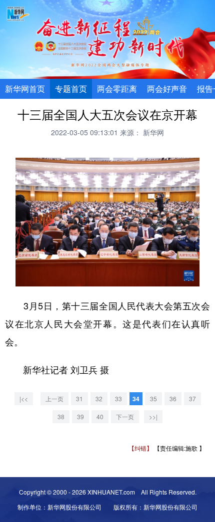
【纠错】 (140, 448)
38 (61, 416)
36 (173, 398)
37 (192, 398)
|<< (24, 398)
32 (99, 398)
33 (118, 398)
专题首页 (71, 88)
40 (100, 416)
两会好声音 (167, 88)
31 (79, 398)
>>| (153, 416)
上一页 (55, 398)
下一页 (125, 416)
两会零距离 (117, 88)
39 (80, 416)
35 (153, 398)
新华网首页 (25, 88)
